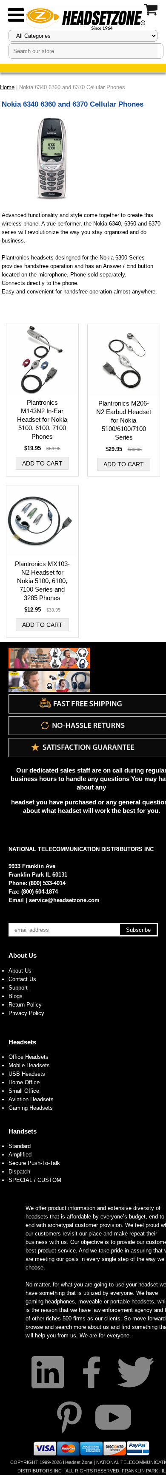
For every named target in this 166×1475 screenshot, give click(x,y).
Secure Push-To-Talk (34, 1163)
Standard (20, 1146)
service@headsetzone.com (64, 900)
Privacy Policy (26, 1013)
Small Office (24, 1091)
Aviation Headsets (31, 1099)
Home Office (24, 1082)
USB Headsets (27, 1074)
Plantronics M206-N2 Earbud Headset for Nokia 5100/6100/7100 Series (123, 420)
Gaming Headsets (31, 1108)
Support (18, 987)
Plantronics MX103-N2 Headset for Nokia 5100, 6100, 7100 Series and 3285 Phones (42, 580)
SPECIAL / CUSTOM (35, 1180)
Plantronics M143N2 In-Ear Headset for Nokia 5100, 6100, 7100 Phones (42, 419)
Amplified (20, 1154)
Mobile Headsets (29, 1065)
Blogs (16, 996)
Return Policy (25, 1004)
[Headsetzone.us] (83, 18)
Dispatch (19, 1171)
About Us (23, 955)
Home (7, 87)
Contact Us (22, 979)
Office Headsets (29, 1057)
